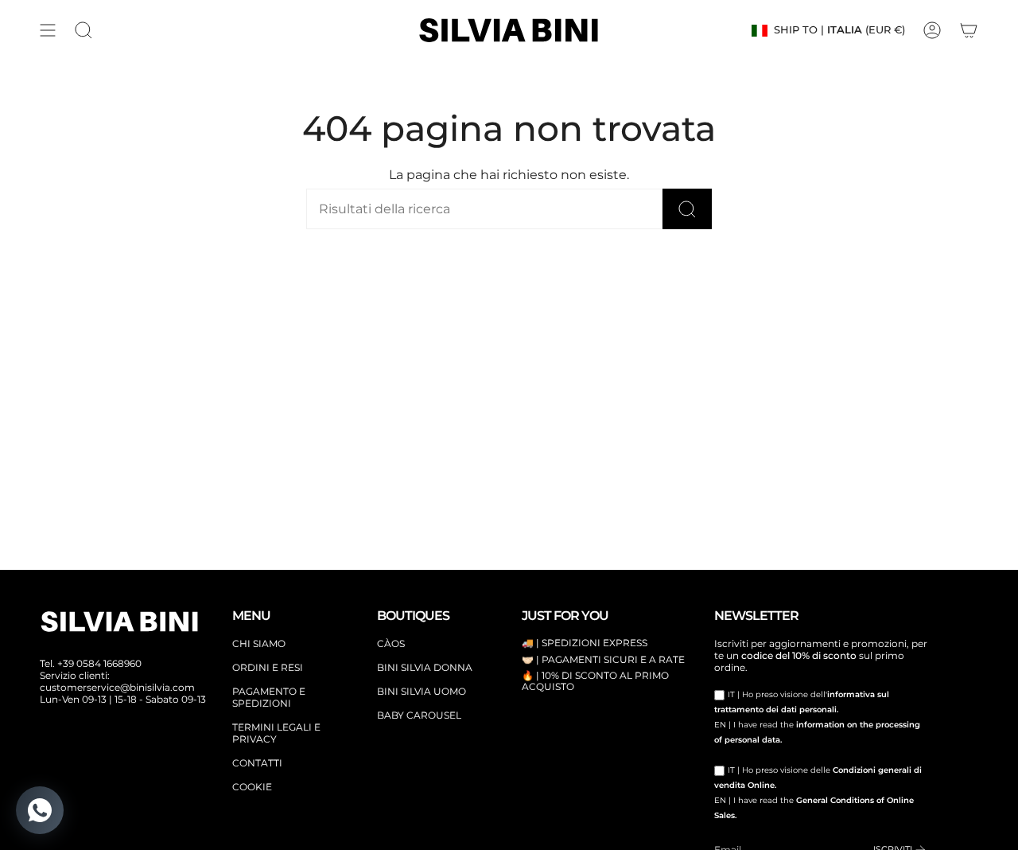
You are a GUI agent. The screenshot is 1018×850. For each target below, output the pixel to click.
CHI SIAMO (259, 643)
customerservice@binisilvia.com (117, 687)
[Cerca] (687, 209)
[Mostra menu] (48, 30)
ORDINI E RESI (267, 667)
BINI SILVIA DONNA (424, 667)
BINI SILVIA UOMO (421, 691)
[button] (83, 30)
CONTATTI (257, 763)
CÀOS (391, 643)
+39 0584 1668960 (99, 663)
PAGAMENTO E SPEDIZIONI (268, 697)
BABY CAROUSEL (419, 715)
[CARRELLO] (968, 30)
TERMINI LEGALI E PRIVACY (276, 733)
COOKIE (252, 787)
